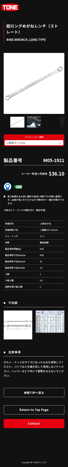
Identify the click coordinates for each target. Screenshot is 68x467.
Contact (34, 423)
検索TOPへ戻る (34, 392)
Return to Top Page (33, 410)
